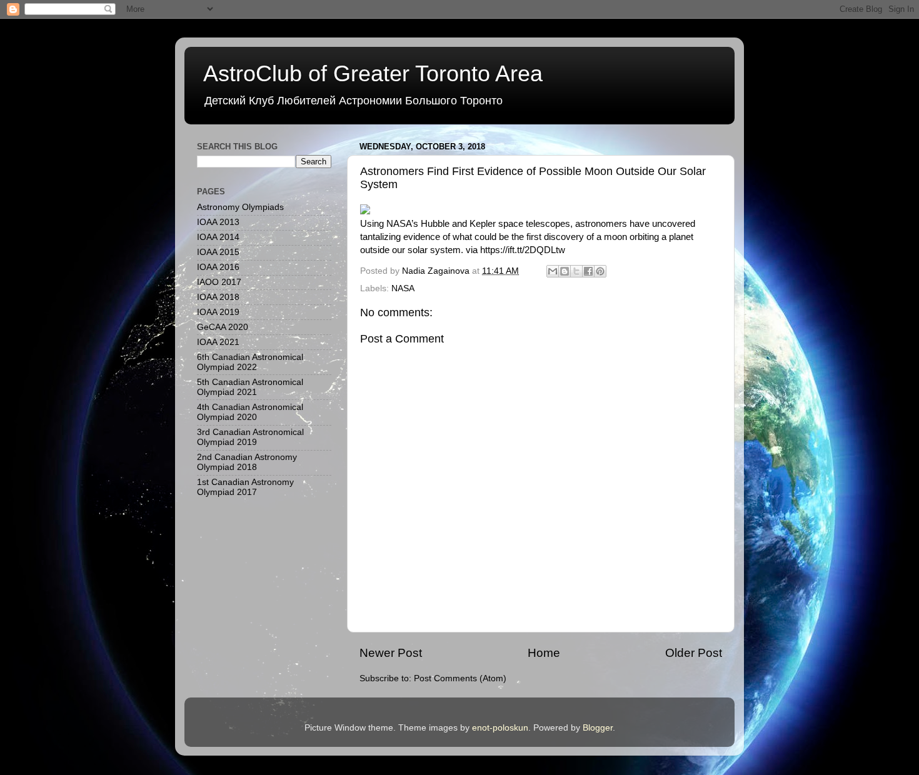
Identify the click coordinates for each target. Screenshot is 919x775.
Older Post (693, 652)
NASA (402, 288)
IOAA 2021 (218, 342)
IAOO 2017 (219, 282)
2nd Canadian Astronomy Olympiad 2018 (247, 462)
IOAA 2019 (218, 312)
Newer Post (390, 652)
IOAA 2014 (218, 237)
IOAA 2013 (218, 222)
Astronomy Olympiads (240, 207)
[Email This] (552, 271)
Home (544, 652)
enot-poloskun (500, 727)
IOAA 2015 (218, 252)
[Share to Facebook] (588, 271)
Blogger (598, 727)
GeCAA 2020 (222, 327)
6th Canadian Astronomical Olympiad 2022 (250, 362)
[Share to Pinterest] (600, 271)
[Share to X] (576, 271)
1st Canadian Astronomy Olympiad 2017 (245, 487)
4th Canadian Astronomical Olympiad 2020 (250, 412)
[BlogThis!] (564, 271)
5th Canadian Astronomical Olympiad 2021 (250, 387)
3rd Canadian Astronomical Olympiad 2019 (250, 437)
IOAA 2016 (218, 267)
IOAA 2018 (218, 297)
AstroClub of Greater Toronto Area (373, 73)
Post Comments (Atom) (460, 678)
